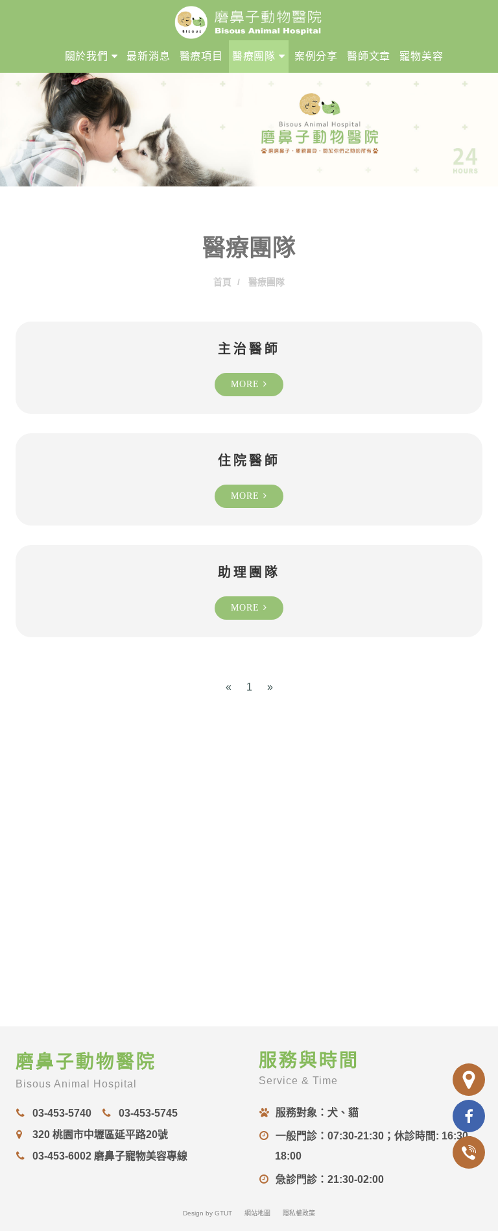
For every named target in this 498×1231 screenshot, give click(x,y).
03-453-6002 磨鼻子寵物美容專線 (109, 1155)
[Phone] (469, 1152)
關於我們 (88, 56)
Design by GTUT (207, 1213)
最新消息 (148, 56)
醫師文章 (368, 56)
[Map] (469, 1079)
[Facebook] (469, 1116)
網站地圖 (257, 1213)
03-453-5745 (148, 1113)
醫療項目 (201, 56)
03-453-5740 (61, 1113)
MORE (247, 384)
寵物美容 (421, 56)
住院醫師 (249, 460)
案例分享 (316, 56)
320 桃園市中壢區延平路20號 (100, 1134)
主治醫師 (249, 349)
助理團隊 (249, 572)
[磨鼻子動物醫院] (248, 19)
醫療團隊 (255, 56)
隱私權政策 (299, 1213)
